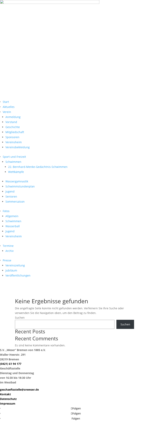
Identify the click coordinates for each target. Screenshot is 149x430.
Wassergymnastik (16, 181)
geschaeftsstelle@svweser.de (19, 389)
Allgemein (11, 216)
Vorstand (11, 122)
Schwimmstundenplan (20, 186)
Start (6, 102)
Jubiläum (11, 270)
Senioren (11, 196)
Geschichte (12, 127)
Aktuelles (9, 107)
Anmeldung (13, 117)
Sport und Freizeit (14, 157)
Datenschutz (8, 399)
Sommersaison (15, 201)
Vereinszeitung (15, 265)
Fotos (6, 211)
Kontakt (5, 394)
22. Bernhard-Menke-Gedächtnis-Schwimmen (38, 167)
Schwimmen (13, 162)
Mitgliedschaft (14, 132)
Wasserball (12, 226)
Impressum (7, 403)
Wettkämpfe (16, 172)
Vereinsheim (13, 142)
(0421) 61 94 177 (10, 364)
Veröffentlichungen (17, 275)
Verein (7, 112)
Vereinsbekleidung (17, 147)
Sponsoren (12, 137)
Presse (7, 260)
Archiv (9, 251)
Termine (8, 246)
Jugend (10, 191)
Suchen (20, 317)
